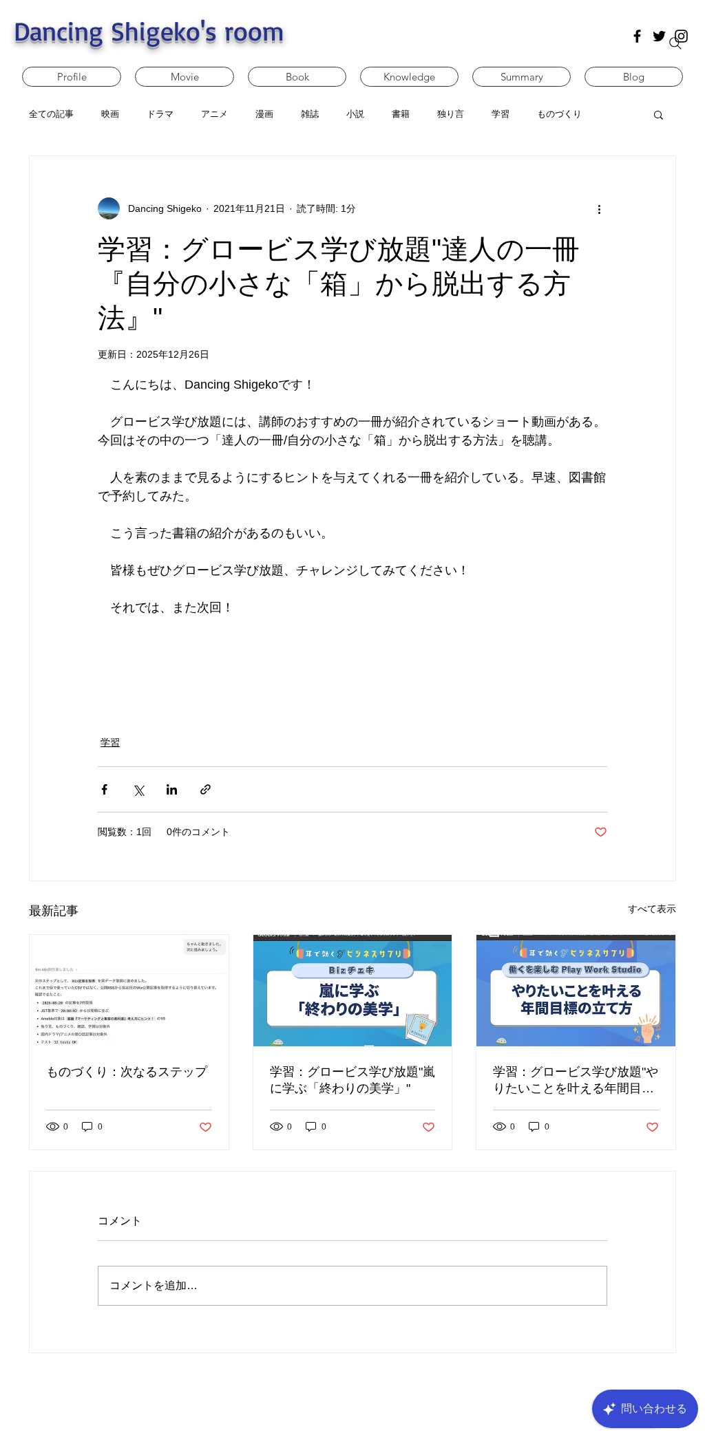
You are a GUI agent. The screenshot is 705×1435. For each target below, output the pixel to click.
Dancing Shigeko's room (149, 30)
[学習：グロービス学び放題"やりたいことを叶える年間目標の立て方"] (575, 990)
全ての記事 (51, 114)
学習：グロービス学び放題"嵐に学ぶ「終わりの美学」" (352, 1080)
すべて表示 (652, 908)
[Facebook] (637, 36)
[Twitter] (659, 36)
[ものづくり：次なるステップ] (129, 990)
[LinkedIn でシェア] (171, 789)
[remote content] (352, 668)
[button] (658, 114)
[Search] (675, 43)
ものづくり (559, 114)
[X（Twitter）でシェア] (138, 789)
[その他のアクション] (599, 208)
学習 (110, 742)
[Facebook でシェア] (104, 789)
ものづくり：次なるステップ (126, 1072)
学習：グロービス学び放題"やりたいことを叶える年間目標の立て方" (575, 1081)
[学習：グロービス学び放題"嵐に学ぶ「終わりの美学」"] (352, 990)
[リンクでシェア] (205, 789)
